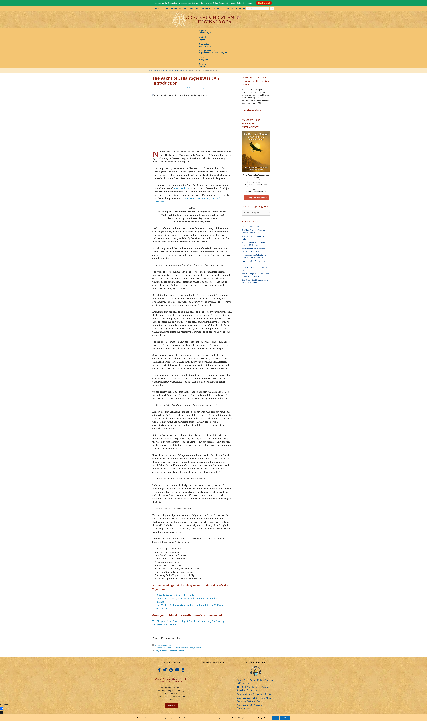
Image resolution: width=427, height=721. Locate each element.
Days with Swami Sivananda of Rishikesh (255, 694)
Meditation (166, 645)
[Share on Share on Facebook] (1, 708)
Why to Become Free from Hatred (169, 650)
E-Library (206, 8)
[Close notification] (423, 3)
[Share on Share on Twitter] (1, 712)
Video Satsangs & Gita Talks (174, 8)
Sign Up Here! (264, 3)
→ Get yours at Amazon (256, 198)
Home (150, 70)
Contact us (171, 706)
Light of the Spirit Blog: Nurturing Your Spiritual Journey (170, 70)
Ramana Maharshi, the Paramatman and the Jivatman (178, 648)
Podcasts (194, 8)
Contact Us (228, 8)
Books (157, 645)
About (216, 8)
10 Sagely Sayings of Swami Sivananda (175, 595)
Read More (285, 718)
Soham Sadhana (181, 188)
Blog (157, 8)
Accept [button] (275, 718)
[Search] (272, 8)
